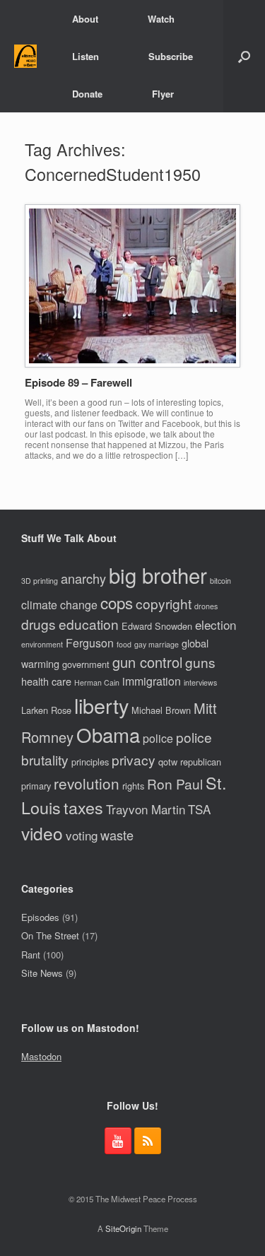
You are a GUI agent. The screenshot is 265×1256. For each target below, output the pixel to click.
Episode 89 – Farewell (78, 382)
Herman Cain (96, 682)
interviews (200, 682)
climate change (59, 605)
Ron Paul (175, 783)
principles (90, 761)
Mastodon (41, 1056)
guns (200, 661)
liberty (101, 705)
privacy (133, 759)
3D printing (39, 580)
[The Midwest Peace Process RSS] (147, 1140)
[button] (244, 56)
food (124, 644)
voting (82, 835)
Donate (87, 93)
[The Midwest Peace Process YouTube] (118, 1140)
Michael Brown (161, 710)
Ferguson (90, 643)
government (86, 664)
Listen (85, 56)
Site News (42, 973)
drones (206, 606)
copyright (164, 603)
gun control (147, 662)
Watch (161, 18)
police (158, 738)
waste (117, 835)
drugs (38, 623)
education (89, 623)
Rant (30, 954)
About (85, 18)
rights (133, 785)
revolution (86, 783)
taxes (83, 807)
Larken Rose (46, 710)
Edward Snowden (157, 626)
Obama (108, 734)
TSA (199, 809)
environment (42, 644)
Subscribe (170, 56)
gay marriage (156, 644)
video (42, 833)
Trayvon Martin (145, 809)
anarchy (83, 578)
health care (46, 681)
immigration (151, 681)
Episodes (40, 917)
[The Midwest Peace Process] (25, 56)
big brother (158, 574)
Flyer (163, 93)
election (215, 624)
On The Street (50, 935)
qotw (167, 761)
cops (116, 602)
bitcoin (220, 580)
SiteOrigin (123, 1228)
